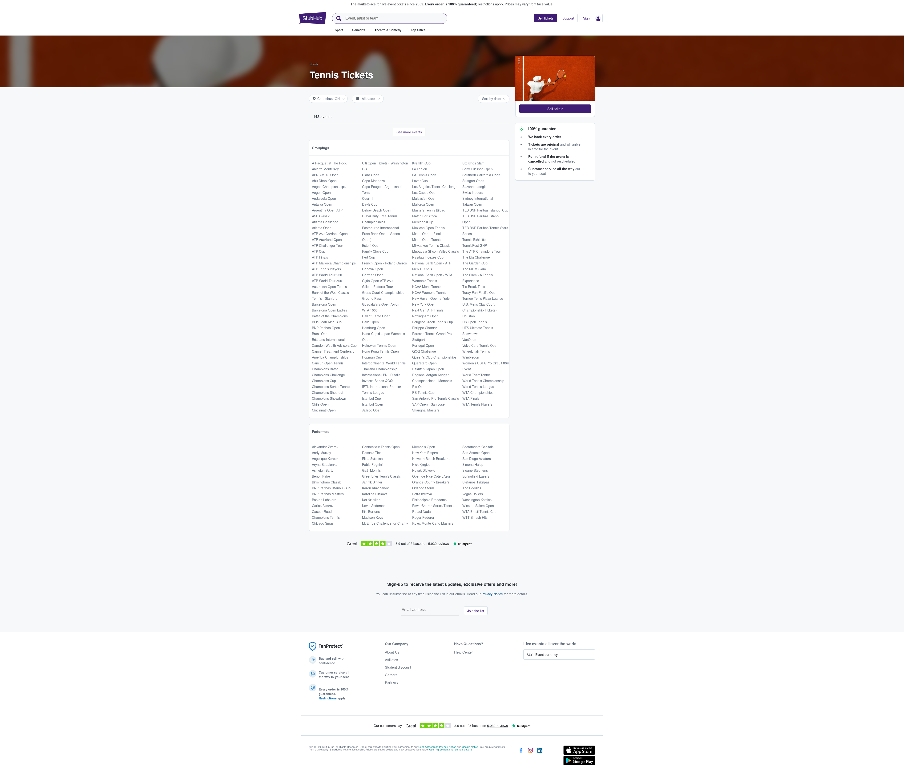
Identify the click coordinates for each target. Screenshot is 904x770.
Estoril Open (371, 245)
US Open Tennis (474, 321)
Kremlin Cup (421, 163)
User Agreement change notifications (450, 749)
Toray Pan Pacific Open (479, 292)
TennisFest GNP (474, 245)
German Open (372, 274)
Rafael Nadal (422, 511)
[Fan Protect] (326, 646)
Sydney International (477, 198)
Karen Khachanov (375, 488)
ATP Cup (318, 251)
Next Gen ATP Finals (427, 310)
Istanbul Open (372, 404)
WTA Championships (477, 392)
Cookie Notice (470, 747)
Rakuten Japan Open (428, 369)
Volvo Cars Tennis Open (480, 345)
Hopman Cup (372, 357)
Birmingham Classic (326, 482)
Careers (391, 675)
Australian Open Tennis (329, 286)
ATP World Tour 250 (327, 274)
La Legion (419, 169)
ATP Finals (320, 257)
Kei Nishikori (371, 499)
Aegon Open (321, 192)
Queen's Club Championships (434, 357)
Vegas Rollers (472, 493)
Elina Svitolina (372, 458)
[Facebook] (521, 756)
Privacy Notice (492, 593)
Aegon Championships (329, 186)
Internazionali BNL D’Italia (381, 374)
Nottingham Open (425, 316)
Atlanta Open (321, 227)
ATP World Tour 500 (327, 280)
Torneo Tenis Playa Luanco (482, 298)
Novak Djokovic (423, 470)
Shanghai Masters (425, 410)
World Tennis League (478, 386)
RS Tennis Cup (423, 392)
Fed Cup (368, 257)
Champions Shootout (327, 392)
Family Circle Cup (375, 251)
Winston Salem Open (478, 505)
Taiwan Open (472, 204)
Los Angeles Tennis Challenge (434, 186)
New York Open (424, 304)
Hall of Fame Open (376, 316)
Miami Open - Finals (427, 233)
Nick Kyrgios (421, 464)
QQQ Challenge (424, 351)
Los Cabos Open (424, 192)
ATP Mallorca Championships (334, 263)
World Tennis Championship (483, 380)
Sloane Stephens (475, 470)
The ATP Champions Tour (481, 251)
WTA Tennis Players (477, 404)
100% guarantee (542, 128)
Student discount (398, 667)
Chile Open (320, 404)
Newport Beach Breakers (430, 458)
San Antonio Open (476, 452)
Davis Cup (369, 204)
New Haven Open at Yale (431, 298)
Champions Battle (325, 369)
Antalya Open (322, 204)
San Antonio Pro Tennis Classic (435, 398)
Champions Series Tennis (331, 386)
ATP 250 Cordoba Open (330, 233)
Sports (314, 64)
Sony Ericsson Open (477, 169)
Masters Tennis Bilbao (428, 210)
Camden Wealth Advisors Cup (334, 345)
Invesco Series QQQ (377, 380)
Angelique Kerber (325, 458)
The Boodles (471, 488)
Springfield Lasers (475, 476)
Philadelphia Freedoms (429, 499)
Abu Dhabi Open (324, 180)
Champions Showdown (329, 398)
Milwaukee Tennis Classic (431, 245)
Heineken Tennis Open (379, 345)
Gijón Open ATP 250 (377, 280)
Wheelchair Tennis (476, 351)
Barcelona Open (324, 304)
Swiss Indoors (472, 192)
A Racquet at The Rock (329, 163)
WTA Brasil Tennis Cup (479, 511)
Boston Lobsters (324, 499)
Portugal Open (423, 345)
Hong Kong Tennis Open (380, 351)
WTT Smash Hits (475, 517)
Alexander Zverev (325, 446)
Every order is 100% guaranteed (464, 4)
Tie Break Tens (473, 286)
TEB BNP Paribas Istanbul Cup (485, 210)
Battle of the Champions (330, 316)
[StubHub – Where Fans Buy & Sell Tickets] (312, 18)
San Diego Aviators (476, 458)
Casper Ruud (322, 511)
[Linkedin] (540, 756)
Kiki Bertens (371, 511)
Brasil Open (320, 333)
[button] (555, 108)
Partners (391, 682)
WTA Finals (470, 398)
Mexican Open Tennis (428, 227)
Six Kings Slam (473, 163)
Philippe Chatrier (424, 327)
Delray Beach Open (376, 210)
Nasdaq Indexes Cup (428, 257)
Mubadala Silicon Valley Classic (435, 251)
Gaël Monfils (371, 470)
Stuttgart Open (473, 180)
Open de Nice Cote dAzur (431, 476)
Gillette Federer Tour (377, 286)
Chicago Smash (323, 523)
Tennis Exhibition (475, 239)
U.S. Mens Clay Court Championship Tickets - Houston (479, 310)
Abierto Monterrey (325, 169)
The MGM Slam (474, 269)
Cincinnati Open (324, 410)
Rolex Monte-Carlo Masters (432, 523)
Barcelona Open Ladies (329, 310)
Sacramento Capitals (477, 446)
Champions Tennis (326, 517)
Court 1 (367, 198)
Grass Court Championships (383, 292)
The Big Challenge (476, 257)
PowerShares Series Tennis (432, 505)
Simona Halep (472, 464)
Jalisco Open (371, 410)
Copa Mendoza (373, 180)
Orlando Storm (423, 488)
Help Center (463, 652)
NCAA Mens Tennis (426, 286)
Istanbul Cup (371, 398)
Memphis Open (423, 446)
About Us (392, 652)
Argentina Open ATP (327, 210)
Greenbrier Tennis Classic (381, 476)
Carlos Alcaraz (323, 505)
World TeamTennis (476, 374)
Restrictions (328, 698)
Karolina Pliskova (374, 493)
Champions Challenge (328, 374)
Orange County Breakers (430, 482)
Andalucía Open (324, 198)
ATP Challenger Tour (327, 245)
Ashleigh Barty (322, 470)
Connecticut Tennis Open (381, 446)
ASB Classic (321, 216)
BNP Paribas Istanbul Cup (331, 488)
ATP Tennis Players (326, 269)
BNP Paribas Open (326, 327)
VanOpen (469, 339)
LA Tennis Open (424, 174)
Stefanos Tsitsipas (475, 482)
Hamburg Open (373, 327)
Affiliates (391, 660)
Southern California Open (481, 174)
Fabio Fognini (372, 464)
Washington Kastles (477, 499)
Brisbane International (328, 339)
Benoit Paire (321, 476)
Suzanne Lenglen (475, 186)
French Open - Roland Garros (384, 263)
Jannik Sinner (372, 482)
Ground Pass (372, 298)
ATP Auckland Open (327, 239)
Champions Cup (324, 380)
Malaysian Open (424, 198)
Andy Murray (321, 452)
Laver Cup (420, 180)
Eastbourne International (380, 227)
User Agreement (428, 747)
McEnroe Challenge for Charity (385, 523)
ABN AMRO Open (325, 174)
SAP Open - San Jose (428, 404)
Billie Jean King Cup (327, 321)
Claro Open (370, 174)
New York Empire (425, 452)
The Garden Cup (475, 263)
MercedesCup (422, 221)
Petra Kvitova (422, 493)
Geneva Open (372, 269)
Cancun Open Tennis (327, 363)
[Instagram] (530, 756)
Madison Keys (372, 517)
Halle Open (370, 321)
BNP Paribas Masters (328, 493)
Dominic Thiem (373, 452)
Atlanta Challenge (325, 221)
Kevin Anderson (374, 505)
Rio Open (419, 386)
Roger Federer (423, 517)
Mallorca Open (423, 204)
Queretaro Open (424, 363)
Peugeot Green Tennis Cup (432, 321)
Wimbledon (470, 357)
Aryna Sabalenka (324, 464)
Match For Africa (424, 216)
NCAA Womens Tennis (429, 292)
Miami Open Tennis (426, 239)
